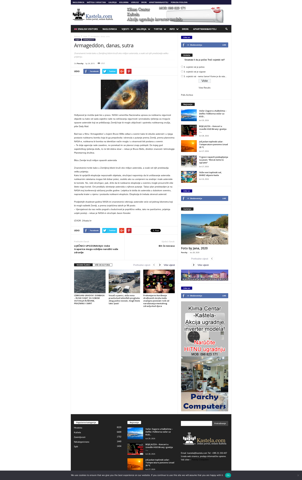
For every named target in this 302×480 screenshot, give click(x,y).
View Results (205, 88)
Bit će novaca (167, 245)
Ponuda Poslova (179, 2)
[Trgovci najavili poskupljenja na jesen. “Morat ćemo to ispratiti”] (189, 161)
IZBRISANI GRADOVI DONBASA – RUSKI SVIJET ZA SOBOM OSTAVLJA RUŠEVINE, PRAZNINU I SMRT (89, 299)
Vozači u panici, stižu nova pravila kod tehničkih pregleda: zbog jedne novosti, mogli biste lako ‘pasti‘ (124, 299)
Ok (228, 475)
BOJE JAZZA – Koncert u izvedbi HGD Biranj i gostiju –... (212, 129)
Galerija (112, 2)
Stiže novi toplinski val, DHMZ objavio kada (210, 174)
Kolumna (124, 2)
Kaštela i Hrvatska (96, 2)
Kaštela (77, 432)
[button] (226, 29)
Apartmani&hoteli (158, 2)
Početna (77, 36)
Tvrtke (158, 28)
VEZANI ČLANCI (83, 265)
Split (76, 446)
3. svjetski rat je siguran (195, 72)
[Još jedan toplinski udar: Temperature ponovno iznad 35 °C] (189, 146)
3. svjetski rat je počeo (194, 67)
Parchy (80, 63)
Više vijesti (168, 265)
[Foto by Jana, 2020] (204, 229)
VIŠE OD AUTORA (102, 265)
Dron (144, 2)
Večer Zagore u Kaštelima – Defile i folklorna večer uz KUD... (212, 113)
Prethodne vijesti (142, 265)
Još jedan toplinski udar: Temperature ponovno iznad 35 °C (213, 144)
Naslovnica (78, 2)
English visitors (88, 28)
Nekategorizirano (81, 442)
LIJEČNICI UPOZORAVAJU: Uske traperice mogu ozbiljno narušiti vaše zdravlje (96, 249)
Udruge (135, 2)
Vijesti (125, 28)
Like (224, 45)
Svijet (77, 40)
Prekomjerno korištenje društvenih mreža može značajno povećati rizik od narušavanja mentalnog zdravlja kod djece (156, 300)
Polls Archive (187, 95)
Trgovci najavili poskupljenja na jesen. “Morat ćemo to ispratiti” (213, 160)
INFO (172, 28)
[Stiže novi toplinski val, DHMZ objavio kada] (189, 177)
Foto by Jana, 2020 (194, 248)
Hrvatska (78, 428)
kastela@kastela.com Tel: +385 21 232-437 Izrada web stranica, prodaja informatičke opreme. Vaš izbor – (204, 456)
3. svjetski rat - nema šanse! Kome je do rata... (205, 76)
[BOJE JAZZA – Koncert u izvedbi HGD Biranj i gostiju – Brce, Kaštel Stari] (189, 131)
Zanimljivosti (88, 40)
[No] (298, 475)
